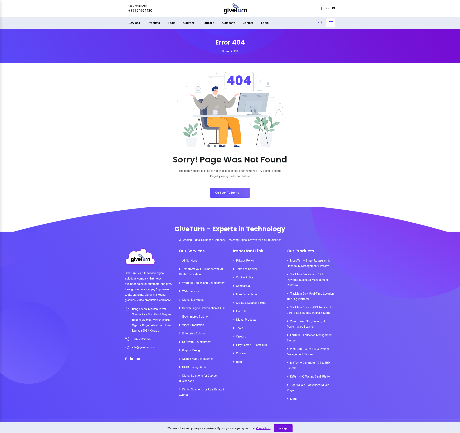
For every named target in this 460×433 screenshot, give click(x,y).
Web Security (190, 291)
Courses (189, 23)
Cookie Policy (263, 428)
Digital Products (246, 319)
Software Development (196, 342)
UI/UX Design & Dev (195, 367)
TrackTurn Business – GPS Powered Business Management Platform (307, 280)
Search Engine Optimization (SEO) (203, 308)
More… (294, 399)
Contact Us (243, 286)
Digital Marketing (193, 299)
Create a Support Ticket (251, 302)
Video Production (193, 325)
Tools (171, 23)
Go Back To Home (227, 192)
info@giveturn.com (143, 347)
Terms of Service (247, 269)
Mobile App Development (198, 358)
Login (265, 23)
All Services (189, 260)
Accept (283, 428)
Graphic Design (191, 350)
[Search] (320, 23)
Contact (248, 23)
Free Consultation (247, 294)
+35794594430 (140, 10)
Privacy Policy (245, 260)
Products (154, 23)
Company (228, 23)
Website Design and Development (203, 283)
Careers (241, 336)
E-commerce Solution (195, 316)
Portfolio (208, 23)
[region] (230, 427)
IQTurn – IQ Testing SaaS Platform (311, 376)
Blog (239, 362)
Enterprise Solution (194, 333)
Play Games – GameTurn (251, 345)
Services (134, 23)
